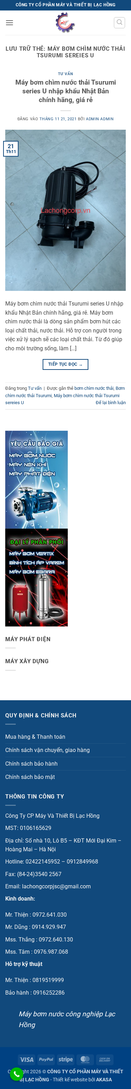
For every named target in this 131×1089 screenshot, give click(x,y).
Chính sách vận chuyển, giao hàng (47, 750)
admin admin (100, 119)
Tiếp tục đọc (65, 364)
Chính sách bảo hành (31, 763)
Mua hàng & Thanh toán (35, 736)
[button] (9, 22)
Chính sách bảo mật (30, 777)
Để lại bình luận (111, 402)
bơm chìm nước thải (94, 388)
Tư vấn (65, 74)
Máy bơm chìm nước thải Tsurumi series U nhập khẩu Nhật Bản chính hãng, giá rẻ (65, 91)
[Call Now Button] (16, 1074)
